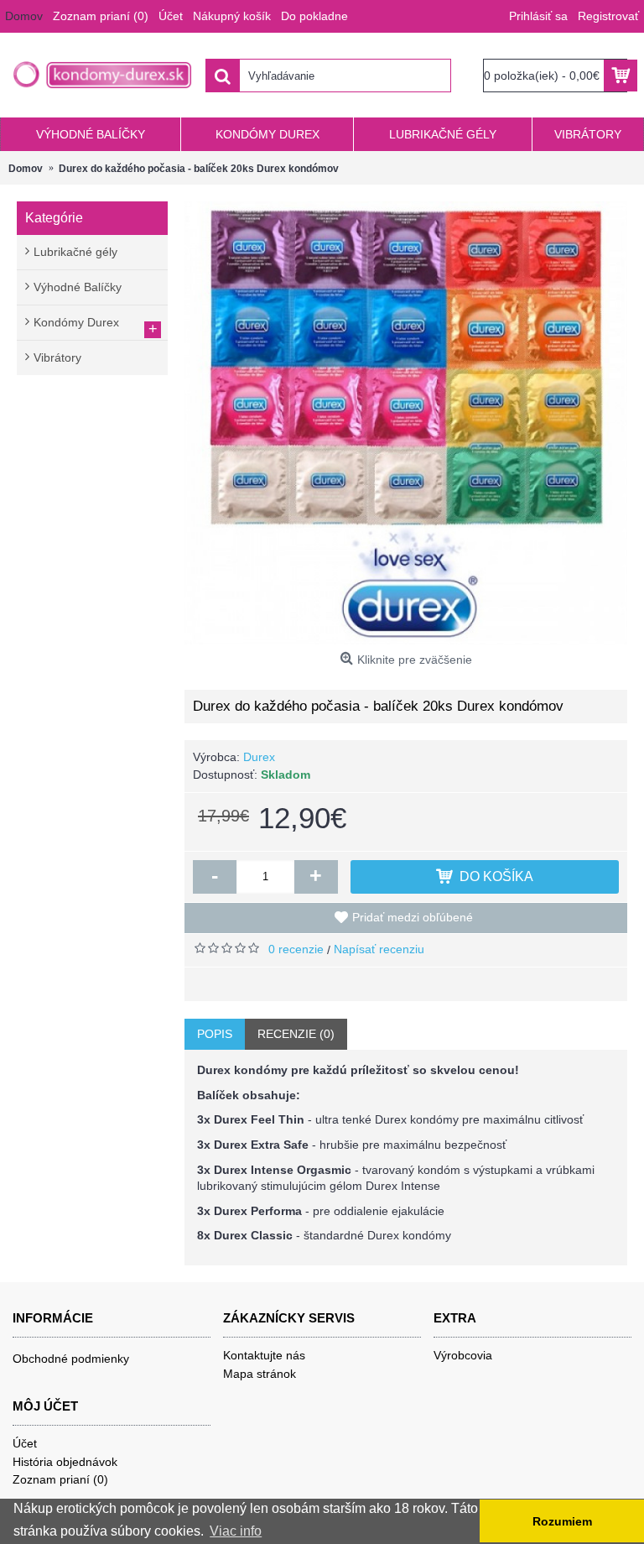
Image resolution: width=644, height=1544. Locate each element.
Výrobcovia (463, 1355)
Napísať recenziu (379, 949)
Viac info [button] (236, 1531)
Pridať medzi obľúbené (412, 917)
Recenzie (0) (296, 1034)
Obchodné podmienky (71, 1358)
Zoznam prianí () (60, 1479)
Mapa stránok (259, 1373)
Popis (214, 1034)
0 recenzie (296, 949)
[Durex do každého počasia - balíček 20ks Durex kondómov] (405, 422)
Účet (25, 1443)
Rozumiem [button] (562, 1521)
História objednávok (65, 1461)
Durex (259, 757)
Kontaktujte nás (264, 1355)
